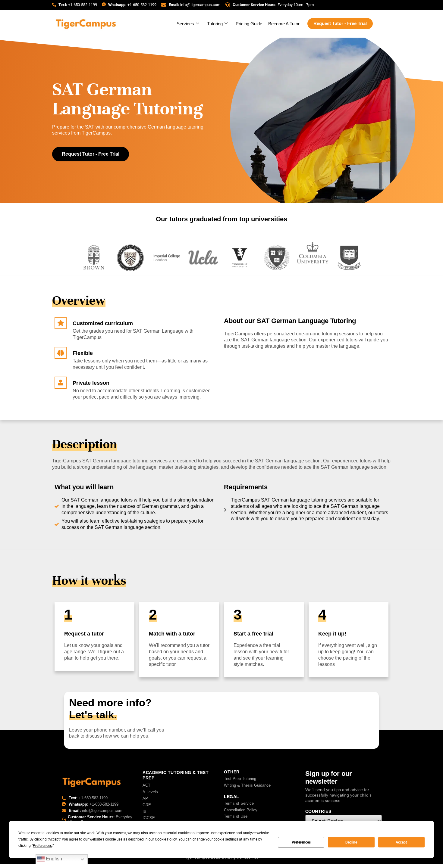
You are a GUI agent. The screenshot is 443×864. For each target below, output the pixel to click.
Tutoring (215, 23)
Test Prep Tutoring (240, 778)
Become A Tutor (284, 23)
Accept (401, 842)
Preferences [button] (42, 846)
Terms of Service (239, 803)
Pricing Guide (249, 23)
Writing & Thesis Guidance (247, 785)
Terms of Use (235, 816)
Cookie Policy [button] (166, 839)
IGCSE (149, 818)
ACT (146, 785)
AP (145, 798)
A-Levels (150, 792)
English (53, 858)
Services (185, 23)
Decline (351, 842)
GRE (147, 805)
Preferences (301, 842)
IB (144, 811)
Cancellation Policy (240, 810)
